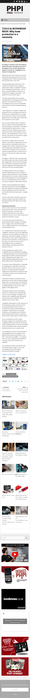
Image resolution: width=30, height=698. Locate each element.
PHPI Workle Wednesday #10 (6, 388)
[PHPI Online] (15, 10)
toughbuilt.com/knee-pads (9, 354)
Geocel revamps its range (9, 474)
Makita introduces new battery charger (21, 454)
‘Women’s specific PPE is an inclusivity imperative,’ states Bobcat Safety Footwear (7, 456)
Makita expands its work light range (20, 475)
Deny (15, 694)
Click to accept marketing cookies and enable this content (15, 621)
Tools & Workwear (11, 374)
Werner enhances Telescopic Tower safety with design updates (7, 413)
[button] (27, 682)
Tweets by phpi (15, 621)
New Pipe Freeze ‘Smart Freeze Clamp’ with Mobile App (12, 434)
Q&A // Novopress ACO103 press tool (21, 412)
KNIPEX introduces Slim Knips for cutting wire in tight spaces (21, 497)
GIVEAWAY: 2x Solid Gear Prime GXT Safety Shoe (22, 389)
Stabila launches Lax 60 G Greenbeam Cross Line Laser (21, 519)
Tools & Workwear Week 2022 (10, 376)
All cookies (15, 690)
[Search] (26, 537)
